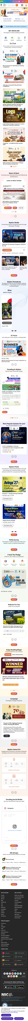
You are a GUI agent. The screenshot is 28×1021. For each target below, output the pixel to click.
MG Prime (3, 907)
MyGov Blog (7, 960)
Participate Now (7, 498)
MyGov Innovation (7, 956)
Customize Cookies (6, 1015)
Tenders (16, 904)
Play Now (5, 404)
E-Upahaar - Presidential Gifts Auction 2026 (13, 144)
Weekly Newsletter (19, 905)
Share (24, 250)
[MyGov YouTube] (12, 974)
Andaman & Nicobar (14, 770)
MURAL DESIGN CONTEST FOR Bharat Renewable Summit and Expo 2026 (13, 105)
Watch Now (8, 207)
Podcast (3, 912)
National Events (18, 916)
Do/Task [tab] (6, 40)
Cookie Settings (13, 1012)
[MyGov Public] (11, 976)
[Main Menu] (22, 5)
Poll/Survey (3, 902)
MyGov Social (4, 942)
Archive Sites (17, 917)
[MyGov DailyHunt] (9, 976)
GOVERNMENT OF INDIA (2, 1)
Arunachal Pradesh (14, 786)
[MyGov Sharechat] (14, 976)
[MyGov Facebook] (7, 974)
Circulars (16, 900)
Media (2, 914)
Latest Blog (7, 654)
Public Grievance (4, 932)
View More (14, 845)
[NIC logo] (7, 996)
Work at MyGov (18, 898)
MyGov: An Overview (19, 895)
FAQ (2, 925)
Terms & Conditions (5, 935)
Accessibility (23, 1)
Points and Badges (5, 944)
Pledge (2, 910)
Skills (16, 910)
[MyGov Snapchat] (17, 976)
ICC (2, 940)
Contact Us (3, 923)
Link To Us (3, 930)
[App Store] (9, 987)
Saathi (22, 964)
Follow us (25, 1)
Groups (2, 895)
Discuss (2, 898)
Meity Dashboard (18, 907)
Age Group (17, 914)
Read (15, 207)
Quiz (2, 905)
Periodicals (3, 916)
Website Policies (4, 946)
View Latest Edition (7, 323)
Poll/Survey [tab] (19, 40)
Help (2, 928)
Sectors (16, 909)
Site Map (3, 933)
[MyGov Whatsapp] (20, 974)
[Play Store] (19, 987)
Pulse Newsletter (18, 902)
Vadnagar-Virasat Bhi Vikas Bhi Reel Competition (12, 85)
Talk (2, 904)
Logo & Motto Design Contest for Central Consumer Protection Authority (13, 124)
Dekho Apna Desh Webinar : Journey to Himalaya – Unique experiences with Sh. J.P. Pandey (13, 627)
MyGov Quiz (8, 953)
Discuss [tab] (12, 40)
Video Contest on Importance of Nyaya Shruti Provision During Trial (13, 163)
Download (7, 250)
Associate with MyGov (19, 897)
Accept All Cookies (19, 1018)
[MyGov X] (5, 974)
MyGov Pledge (20, 956)
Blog (2, 900)
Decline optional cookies (7, 1018)
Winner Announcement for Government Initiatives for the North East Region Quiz (14, 361)
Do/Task (3, 897)
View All (14, 166)
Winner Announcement (17, 654)
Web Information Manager (6, 939)
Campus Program (8, 964)
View (8, 735)
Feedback (3, 926)
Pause (25, 14)
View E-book (16, 323)
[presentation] (3, 11)
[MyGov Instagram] (10, 974)
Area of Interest (18, 912)
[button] (12, 211)
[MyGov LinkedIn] (15, 974)
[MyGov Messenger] (18, 974)
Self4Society (19, 960)
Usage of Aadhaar (5, 937)
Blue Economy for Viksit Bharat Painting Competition (13, 66)
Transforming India (21, 953)
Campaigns (3, 909)
